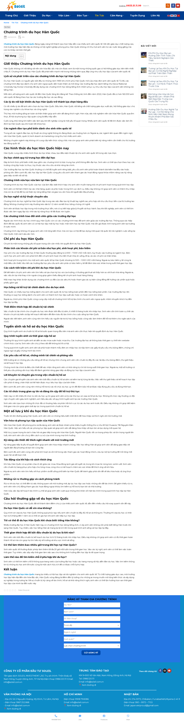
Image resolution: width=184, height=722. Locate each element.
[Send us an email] (165, 671)
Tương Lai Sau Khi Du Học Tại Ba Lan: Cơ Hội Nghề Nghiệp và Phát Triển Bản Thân (163, 70)
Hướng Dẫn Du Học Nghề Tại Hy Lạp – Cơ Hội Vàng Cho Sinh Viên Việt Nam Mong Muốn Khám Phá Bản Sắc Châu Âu (163, 114)
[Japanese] (172, 16)
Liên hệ (155, 15)
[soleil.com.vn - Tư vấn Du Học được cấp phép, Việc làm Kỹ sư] (16, 5)
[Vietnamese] (178, 16)
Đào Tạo (82, 15)
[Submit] (168, 6)
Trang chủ (11, 15)
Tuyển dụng (137, 15)
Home (6, 23)
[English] (168, 16)
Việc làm (63, 15)
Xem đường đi (89, 685)
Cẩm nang (116, 15)
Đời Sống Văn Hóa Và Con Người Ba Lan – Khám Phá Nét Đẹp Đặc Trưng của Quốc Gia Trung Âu (161, 98)
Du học (46, 15)
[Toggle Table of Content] (20, 56)
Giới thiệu (30, 15)
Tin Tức (99, 15)
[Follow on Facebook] (173, 6)
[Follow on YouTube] (178, 6)
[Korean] (175, 16)
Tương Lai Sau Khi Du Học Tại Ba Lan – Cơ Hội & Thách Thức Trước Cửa (163, 83)
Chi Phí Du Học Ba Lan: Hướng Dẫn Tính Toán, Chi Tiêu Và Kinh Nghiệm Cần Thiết (161, 57)
